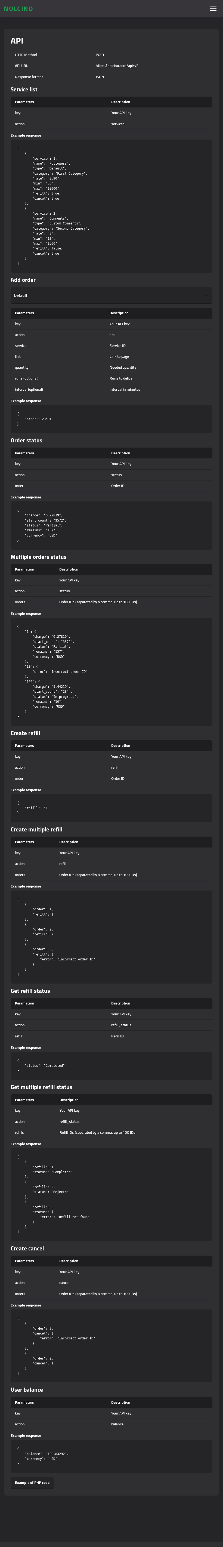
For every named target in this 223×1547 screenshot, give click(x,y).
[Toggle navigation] (213, 9)
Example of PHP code (32, 1482)
